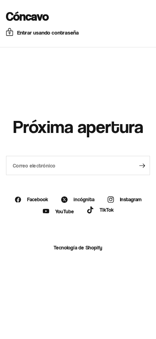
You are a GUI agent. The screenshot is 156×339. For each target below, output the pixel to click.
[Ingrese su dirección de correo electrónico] (142, 165)
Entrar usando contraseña (48, 32)
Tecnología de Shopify (78, 247)
